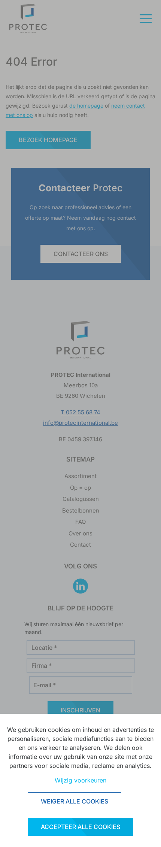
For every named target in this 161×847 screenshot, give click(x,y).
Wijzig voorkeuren (80, 780)
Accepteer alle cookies (80, 827)
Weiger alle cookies (74, 801)
